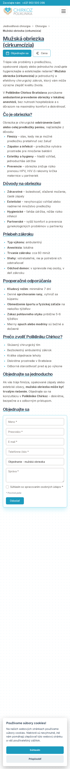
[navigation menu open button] (63, 11)
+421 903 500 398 (33, 2)
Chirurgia (41, 26)
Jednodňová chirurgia (17, 26)
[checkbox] (7, 486)
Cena (44, 53)
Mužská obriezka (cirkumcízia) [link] (22, 30)
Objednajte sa (20, 53)
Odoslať (15, 500)
